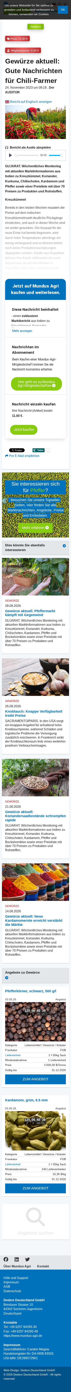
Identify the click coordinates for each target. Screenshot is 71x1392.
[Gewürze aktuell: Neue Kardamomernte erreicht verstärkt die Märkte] (35, 882)
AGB (7, 1286)
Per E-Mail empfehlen (23, 456)
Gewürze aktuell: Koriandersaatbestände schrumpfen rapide (35, 816)
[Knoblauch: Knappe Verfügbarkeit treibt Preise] (35, 677)
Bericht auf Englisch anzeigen (30, 101)
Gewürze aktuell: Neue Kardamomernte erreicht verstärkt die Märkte (33, 920)
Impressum (11, 1282)
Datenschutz (12, 1291)
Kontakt (43, 1266)
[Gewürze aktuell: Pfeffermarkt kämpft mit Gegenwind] (35, 576)
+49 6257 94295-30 (23, 1327)
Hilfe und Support (16, 1278)
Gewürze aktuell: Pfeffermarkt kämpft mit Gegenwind (30, 613)
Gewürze (36, 26)
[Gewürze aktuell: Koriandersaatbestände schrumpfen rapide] (35, 777)
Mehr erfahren (33, 528)
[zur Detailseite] (35, 1021)
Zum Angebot (36, 1079)
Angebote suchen (35, 1233)
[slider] (27, 155)
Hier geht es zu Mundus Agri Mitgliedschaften (36, 384)
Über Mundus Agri (17, 1266)
